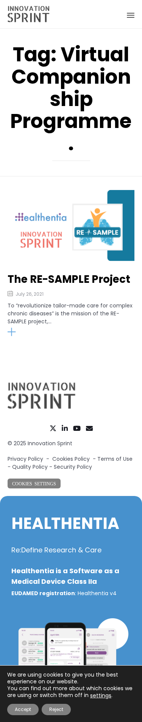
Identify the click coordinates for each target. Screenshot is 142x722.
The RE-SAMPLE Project (69, 279)
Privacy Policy (25, 459)
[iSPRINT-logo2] (42, 408)
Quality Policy (30, 467)
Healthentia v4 (97, 593)
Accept (23, 709)
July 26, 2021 (30, 294)
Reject (56, 709)
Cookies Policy (71, 459)
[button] (28, 332)
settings (100, 695)
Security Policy (73, 467)
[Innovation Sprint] (29, 14)
